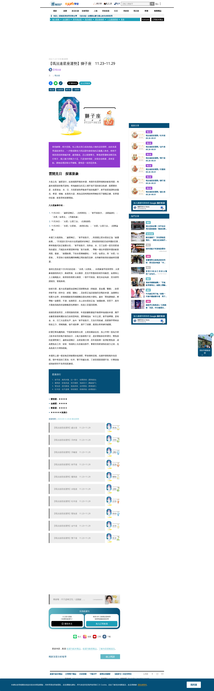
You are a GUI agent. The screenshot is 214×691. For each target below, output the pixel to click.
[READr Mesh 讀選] (117, 4)
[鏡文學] (108, 4)
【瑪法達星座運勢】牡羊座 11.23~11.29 (71, 501)
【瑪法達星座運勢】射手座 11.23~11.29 (71, 464)
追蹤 (89, 636)
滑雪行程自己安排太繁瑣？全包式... (156, 272)
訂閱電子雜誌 (71, 674)
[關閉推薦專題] (212, 334)
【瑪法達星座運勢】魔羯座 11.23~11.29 (71, 476)
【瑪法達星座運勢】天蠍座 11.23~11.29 (71, 452)
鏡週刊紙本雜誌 (74, 648)
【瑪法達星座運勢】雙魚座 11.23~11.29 (71, 513)
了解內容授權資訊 (107, 648)
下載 (109, 636)
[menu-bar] (160, 3)
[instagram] (157, 674)
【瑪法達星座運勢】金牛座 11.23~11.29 (71, 526)
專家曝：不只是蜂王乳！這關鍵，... (69, 599)
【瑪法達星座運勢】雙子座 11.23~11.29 (71, 538)
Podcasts (146, 19)
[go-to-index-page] (56, 3)
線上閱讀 (110, 656)
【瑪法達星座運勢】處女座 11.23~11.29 (71, 427)
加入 (79, 636)
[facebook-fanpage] (152, 674)
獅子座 (68, 90)
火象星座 (60, 90)
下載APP (93, 674)
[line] (145, 674)
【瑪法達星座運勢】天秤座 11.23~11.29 (71, 440)
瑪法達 (57, 75)
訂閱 (99, 636)
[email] (162, 674)
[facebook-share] (51, 83)
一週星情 (76, 90)
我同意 (193, 684)
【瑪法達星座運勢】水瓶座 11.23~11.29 (71, 489)
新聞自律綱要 (105, 674)
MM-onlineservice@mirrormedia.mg (86, 678)
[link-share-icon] (61, 83)
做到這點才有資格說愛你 (155, 248)
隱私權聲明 (142, 685)
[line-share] (56, 83)
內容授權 (82, 674)
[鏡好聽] (97, 4)
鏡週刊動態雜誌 (90, 648)
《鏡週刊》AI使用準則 (123, 674)
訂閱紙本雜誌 (157, 19)
